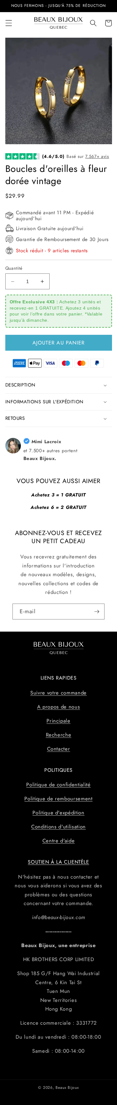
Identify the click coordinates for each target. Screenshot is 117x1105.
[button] (8, 23)
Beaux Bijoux (67, 1087)
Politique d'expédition (58, 812)
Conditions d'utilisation (58, 826)
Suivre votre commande (58, 692)
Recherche (58, 734)
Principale (58, 720)
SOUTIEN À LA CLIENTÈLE (58, 862)
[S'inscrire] (96, 612)
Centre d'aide (58, 840)
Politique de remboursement (58, 798)
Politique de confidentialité (58, 784)
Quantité (13, 268)
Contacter (58, 748)
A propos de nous (58, 706)
